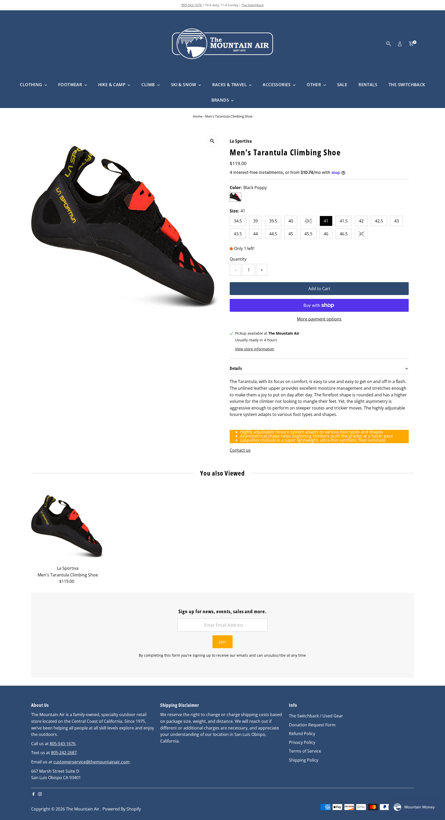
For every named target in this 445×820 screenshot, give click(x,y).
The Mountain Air (82, 809)
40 (290, 221)
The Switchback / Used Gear (316, 716)
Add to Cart (319, 288)
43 (396, 221)
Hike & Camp (112, 84)
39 (255, 221)
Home (197, 116)
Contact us (240, 450)
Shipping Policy (303, 760)
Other (314, 84)
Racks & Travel (230, 84)
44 (255, 234)
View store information (254, 349)
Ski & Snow (184, 84)
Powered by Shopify (121, 809)
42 (361, 221)
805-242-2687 (64, 752)
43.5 (238, 234)
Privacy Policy (302, 742)
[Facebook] (33, 794)
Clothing (31, 84)
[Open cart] (411, 43)
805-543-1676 (192, 5)
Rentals (367, 84)
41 (326, 221)
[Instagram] (40, 794)
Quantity (238, 259)
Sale (342, 84)
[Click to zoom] (212, 141)
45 (290, 234)
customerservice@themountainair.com (91, 762)
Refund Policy (302, 733)
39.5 (273, 221)
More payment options (319, 319)
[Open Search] (388, 43)
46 (326, 234)
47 (363, 235)
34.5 (238, 221)
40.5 (310, 222)
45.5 (308, 234)
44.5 (273, 234)
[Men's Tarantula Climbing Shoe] (67, 526)
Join (222, 642)
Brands (220, 100)
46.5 (344, 234)
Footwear (70, 84)
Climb (148, 84)
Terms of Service (305, 751)
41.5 (344, 221)
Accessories (277, 84)
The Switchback (253, 5)
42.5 (379, 221)
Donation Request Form (312, 725)
